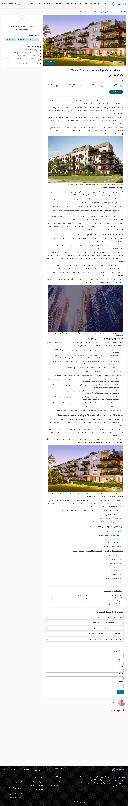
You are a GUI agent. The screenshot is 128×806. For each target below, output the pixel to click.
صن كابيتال (116, 531)
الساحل (66, 4)
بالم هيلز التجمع (114, 563)
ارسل (120, 692)
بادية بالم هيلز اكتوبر (15, 794)
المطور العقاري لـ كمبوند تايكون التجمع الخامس (25, 63)
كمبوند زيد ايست (114, 567)
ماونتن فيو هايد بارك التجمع (15, 789)
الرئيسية (123, 12)
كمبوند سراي (115, 571)
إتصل (32, 39)
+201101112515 (12, 4)
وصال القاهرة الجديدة (15, 798)
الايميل (121, 674)
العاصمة (74, 4)
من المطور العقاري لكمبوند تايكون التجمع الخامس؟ (105, 639)
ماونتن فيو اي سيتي (113, 559)
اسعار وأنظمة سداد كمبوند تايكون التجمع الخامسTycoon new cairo (21, 59)
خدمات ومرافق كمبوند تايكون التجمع (28, 55)
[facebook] (20, 770)
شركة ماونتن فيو (37, 786)
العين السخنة (48, 4)
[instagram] (4, 770)
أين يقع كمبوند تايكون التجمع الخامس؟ (109, 617)
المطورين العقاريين (56, 786)
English (4, 3)
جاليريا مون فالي (114, 535)
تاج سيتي (112, 574)
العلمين (58, 4)
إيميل (9, 39)
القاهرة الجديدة (95, 4)
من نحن (80, 782)
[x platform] (14, 770)
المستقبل (83, 4)
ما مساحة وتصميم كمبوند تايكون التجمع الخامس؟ (106, 622)
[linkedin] (9, 770)
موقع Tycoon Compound (32, 50)
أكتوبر (104, 4)
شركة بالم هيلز (38, 782)
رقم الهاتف (119, 666)
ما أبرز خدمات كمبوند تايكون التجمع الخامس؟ (108, 628)
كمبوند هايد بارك (114, 556)
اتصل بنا (80, 786)
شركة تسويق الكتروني (42, 802)
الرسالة (121, 681)
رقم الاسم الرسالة (117, 651)
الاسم (121, 659)
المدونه (80, 789)
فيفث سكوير (110, 578)
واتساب (21, 39)
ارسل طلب (116, 92)
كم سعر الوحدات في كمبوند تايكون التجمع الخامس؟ (105, 633)
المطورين (32, 4)
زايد (39, 4)
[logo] (119, 4)
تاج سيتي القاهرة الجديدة (16, 783)
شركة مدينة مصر (37, 789)
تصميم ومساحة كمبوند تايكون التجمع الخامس (25, 53)
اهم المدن (59, 782)
